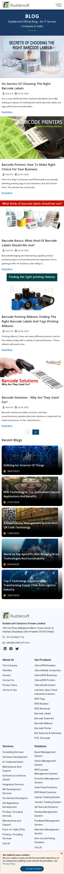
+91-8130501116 (15, 637)
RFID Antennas (42, 708)
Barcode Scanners (44, 718)
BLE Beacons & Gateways (47, 733)
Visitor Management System (45, 763)
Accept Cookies (34, 868)
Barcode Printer (42, 728)
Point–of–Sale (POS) (13, 829)
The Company (9, 665)
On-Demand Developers (15, 798)
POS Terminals (42, 738)
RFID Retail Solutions (45, 792)
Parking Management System (46, 814)
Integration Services (13, 784)
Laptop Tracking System (47, 797)
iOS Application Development (10, 805)
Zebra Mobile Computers (47, 670)
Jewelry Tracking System (47, 802)
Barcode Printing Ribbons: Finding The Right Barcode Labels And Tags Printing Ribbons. (30, 321)
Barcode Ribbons (43, 723)
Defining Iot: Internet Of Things (24, 465)
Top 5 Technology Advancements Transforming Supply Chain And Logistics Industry (30, 585)
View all (6, 843)
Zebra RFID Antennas (45, 675)
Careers (6, 675)
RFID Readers (41, 703)
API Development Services (11, 791)
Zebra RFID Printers (44, 680)
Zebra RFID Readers (45, 665)
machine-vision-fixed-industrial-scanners (46, 692)
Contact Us (8, 680)
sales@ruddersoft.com (18, 642)
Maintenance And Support (11, 768)
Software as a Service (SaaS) (14, 777)
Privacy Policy (9, 685)
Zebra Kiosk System (45, 685)
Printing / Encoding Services (12, 814)
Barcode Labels (42, 713)
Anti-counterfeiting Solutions (44, 840)
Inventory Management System (46, 780)
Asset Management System (45, 754)
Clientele (7, 670)
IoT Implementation (12, 762)
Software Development (14, 757)
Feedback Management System (47, 822)
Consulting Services (12, 752)
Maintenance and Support (11, 822)
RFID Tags (39, 699)
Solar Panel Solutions (45, 787)
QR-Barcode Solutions (46, 807)
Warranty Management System (46, 831)
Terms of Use (9, 690)
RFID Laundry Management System (46, 771)
